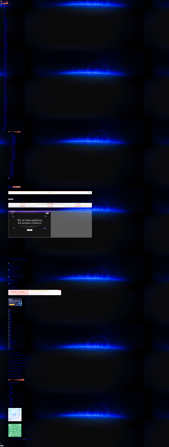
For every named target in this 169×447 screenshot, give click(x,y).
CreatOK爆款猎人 (15, 275)
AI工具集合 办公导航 (78, 206)
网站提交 (12, 382)
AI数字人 (14, 282)
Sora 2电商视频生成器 (21, 275)
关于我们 (18, 382)
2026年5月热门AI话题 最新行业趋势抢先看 (15, 368)
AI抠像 (11, 282)
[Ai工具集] (16, 380)
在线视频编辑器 (17, 259)
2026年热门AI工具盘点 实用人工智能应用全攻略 (15, 363)
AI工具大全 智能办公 (50, 206)
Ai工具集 (15, 439)
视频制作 (25, 259)
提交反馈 (2, 445)
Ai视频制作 (12, 259)
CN (12, 275)
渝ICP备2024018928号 (20, 439)
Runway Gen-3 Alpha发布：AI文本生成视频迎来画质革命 (17, 360)
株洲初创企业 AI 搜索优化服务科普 (13, 352)
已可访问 (2, 444)
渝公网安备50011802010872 (28, 439)
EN (14, 259)
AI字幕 (9, 282)
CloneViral (13, 289)
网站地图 (15, 382)
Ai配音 (16, 282)
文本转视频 (22, 259)
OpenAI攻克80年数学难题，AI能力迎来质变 (15, 376)
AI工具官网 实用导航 (22, 206)
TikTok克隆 (17, 289)
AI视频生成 (10, 275)
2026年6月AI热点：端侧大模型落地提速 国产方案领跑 (16, 355)
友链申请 (9, 382)
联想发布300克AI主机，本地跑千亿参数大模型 (15, 371)
